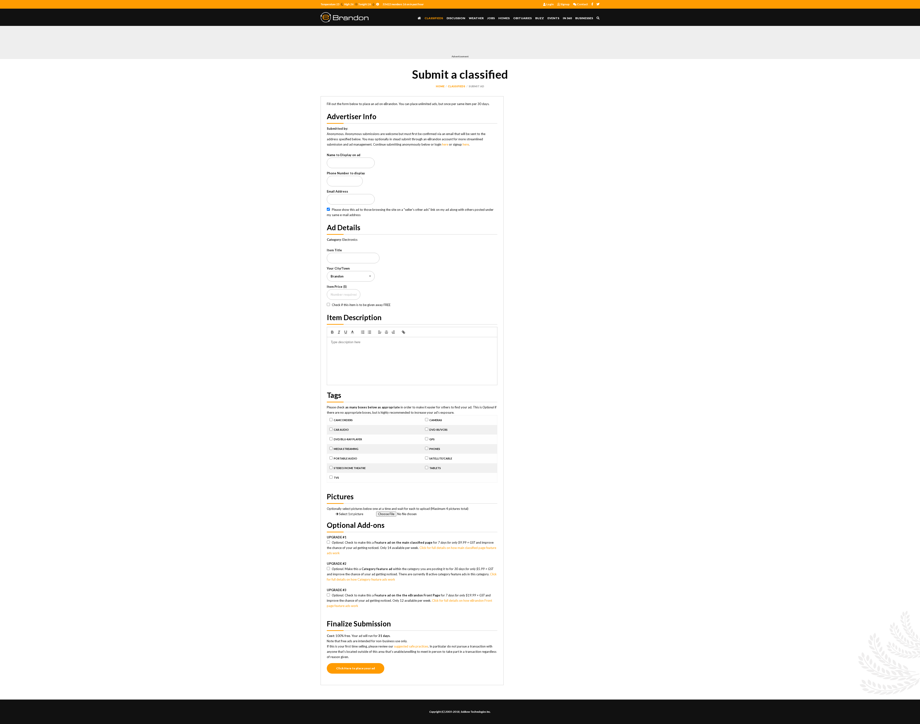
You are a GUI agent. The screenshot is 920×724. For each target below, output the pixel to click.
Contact (582, 4)
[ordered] (362, 332)
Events (553, 18)
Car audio (341, 429)
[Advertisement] (408, 41)
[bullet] (369, 332)
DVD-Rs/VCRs (438, 429)
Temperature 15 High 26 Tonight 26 (346, 4)
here (445, 144)
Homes (504, 18)
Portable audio (345, 458)
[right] (393, 332)
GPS (432, 439)
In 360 (567, 18)
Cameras (435, 420)
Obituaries (522, 18)
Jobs (491, 18)
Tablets (435, 468)
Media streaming (346, 448)
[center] (386, 332)
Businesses (584, 18)
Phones (434, 448)
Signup (564, 4)
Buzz (539, 18)
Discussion (456, 18)
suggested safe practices (411, 646)
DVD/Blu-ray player (348, 439)
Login (550, 4)
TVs (336, 477)
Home (440, 86)
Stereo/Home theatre (350, 468)
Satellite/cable (440, 458)
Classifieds (434, 18)
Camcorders (343, 420)
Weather (476, 18)
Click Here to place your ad (355, 668)
